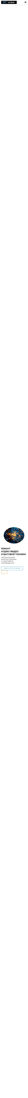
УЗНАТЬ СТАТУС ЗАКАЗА (12, 568)
